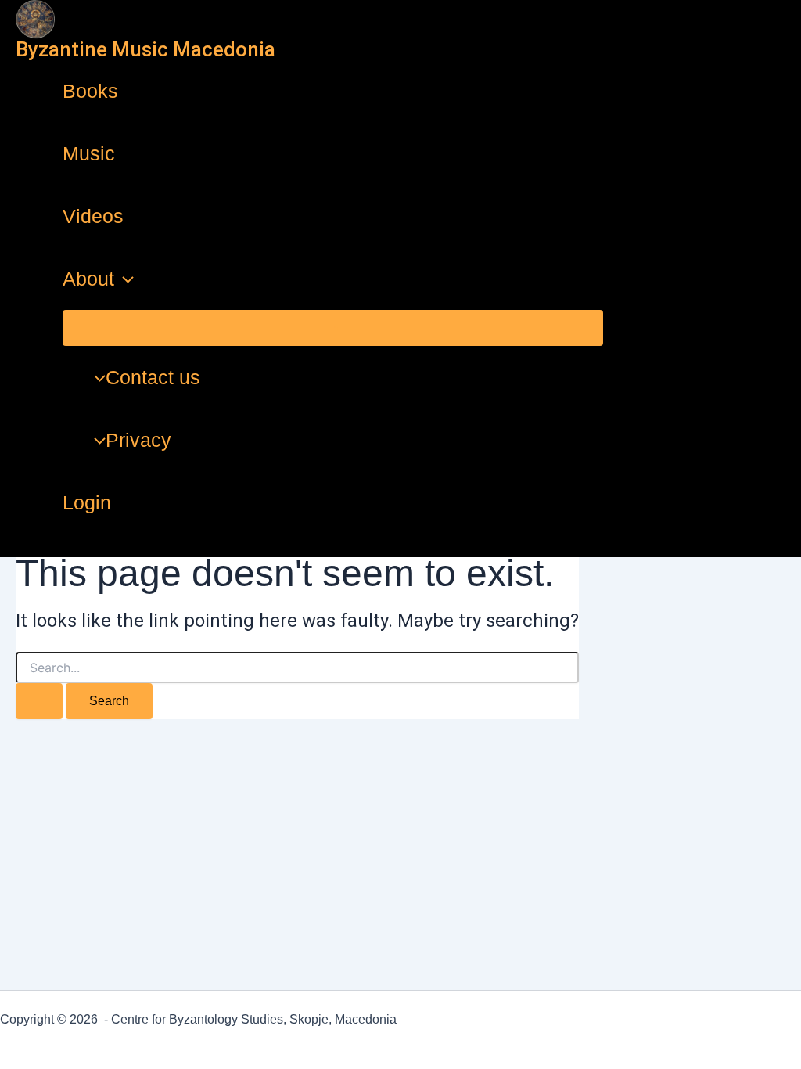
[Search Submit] (39, 701)
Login (87, 502)
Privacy (138, 440)
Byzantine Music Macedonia (145, 49)
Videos (93, 216)
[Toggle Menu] (333, 328)
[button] (124, 278)
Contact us (153, 377)
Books (90, 91)
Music (89, 153)
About (88, 279)
